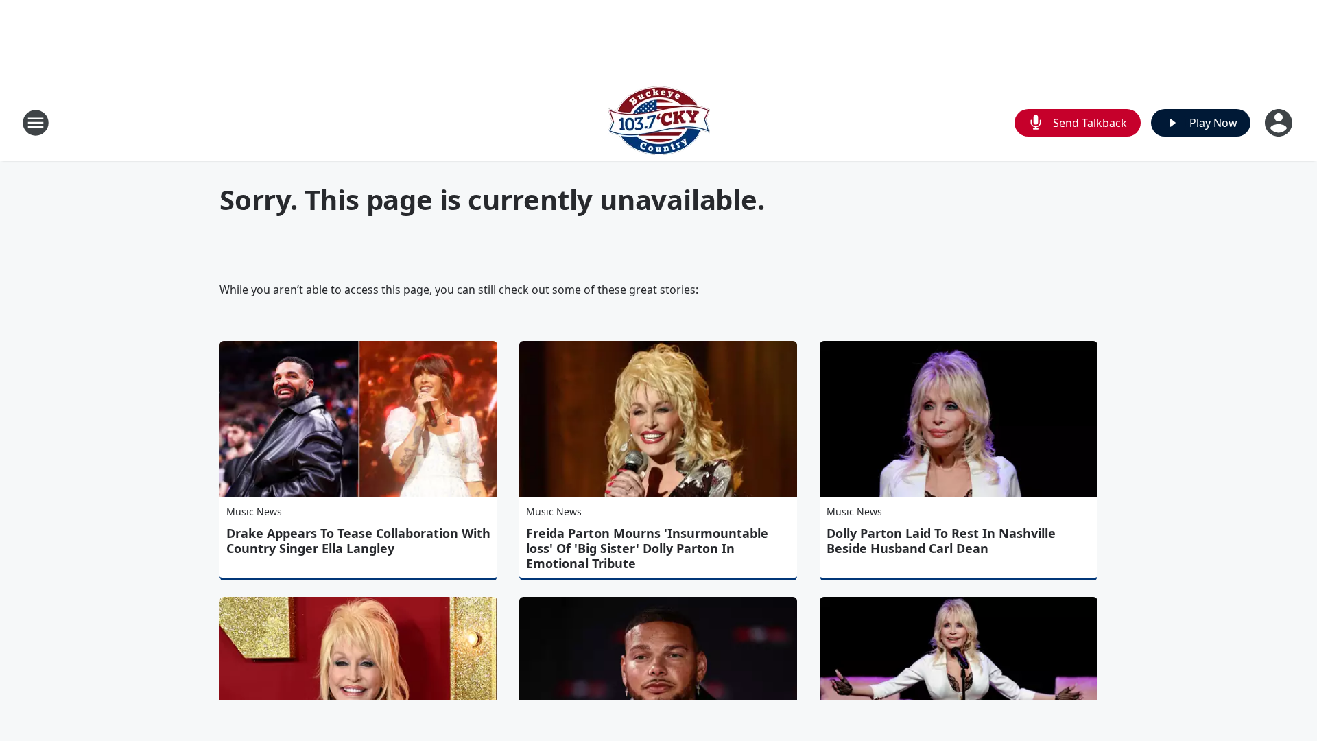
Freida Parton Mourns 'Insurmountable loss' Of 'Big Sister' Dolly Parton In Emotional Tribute (647, 548)
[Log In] (1280, 123)
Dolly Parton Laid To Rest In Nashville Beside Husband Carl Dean (941, 541)
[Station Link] (659, 122)
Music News (254, 511)
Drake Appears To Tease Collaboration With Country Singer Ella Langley (358, 541)
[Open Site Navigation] (35, 123)
